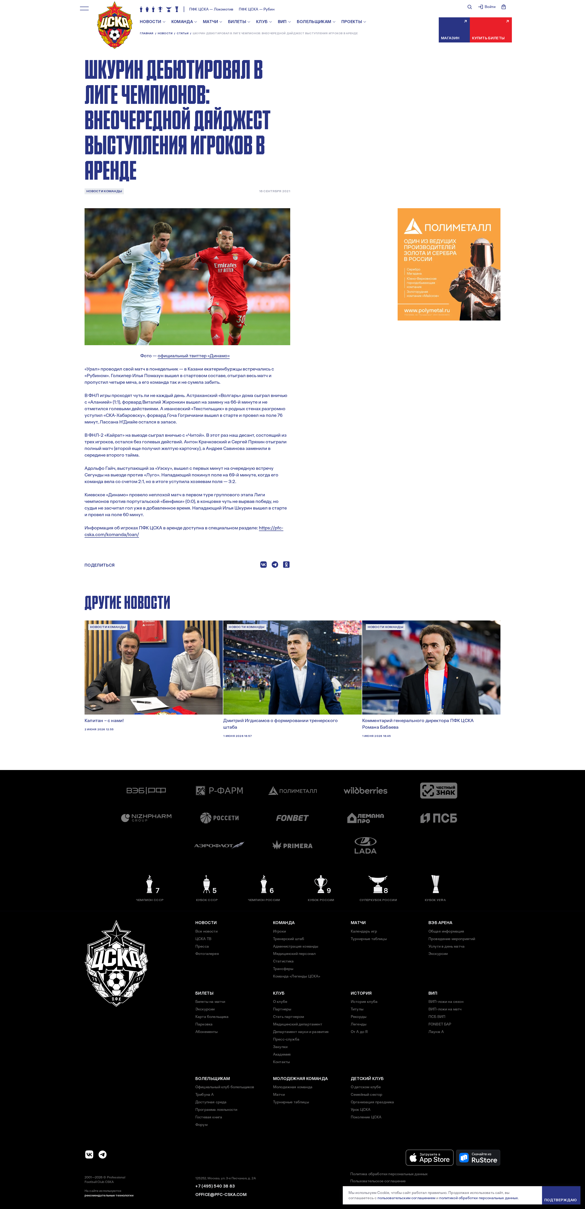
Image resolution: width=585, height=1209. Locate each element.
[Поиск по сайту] (469, 7)
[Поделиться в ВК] (263, 565)
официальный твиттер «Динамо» (194, 355)
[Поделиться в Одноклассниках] (286, 565)
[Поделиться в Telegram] (275, 565)
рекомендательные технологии (109, 1195)
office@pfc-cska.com (221, 1194)
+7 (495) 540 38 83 (215, 1186)
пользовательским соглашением (406, 1198)
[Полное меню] (84, 8)
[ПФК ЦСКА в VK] (89, 1154)
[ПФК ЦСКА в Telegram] (102, 1154)
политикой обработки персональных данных (478, 1198)
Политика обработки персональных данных (389, 1174)
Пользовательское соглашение (378, 1181)
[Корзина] (503, 7)
